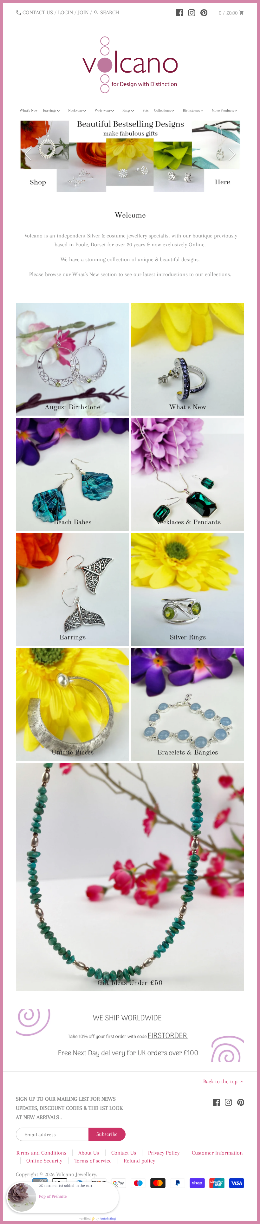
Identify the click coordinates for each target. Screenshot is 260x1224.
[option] (130, 144)
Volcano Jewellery (76, 1155)
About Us (88, 1133)
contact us (38, 12)
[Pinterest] (204, 12)
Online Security (44, 1141)
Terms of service (93, 1141)
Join (83, 12)
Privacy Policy (163, 1133)
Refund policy (139, 1141)
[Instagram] (191, 12)
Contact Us (123, 1133)
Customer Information (217, 1133)
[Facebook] (179, 12)
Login (65, 12)
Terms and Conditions (41, 1133)
